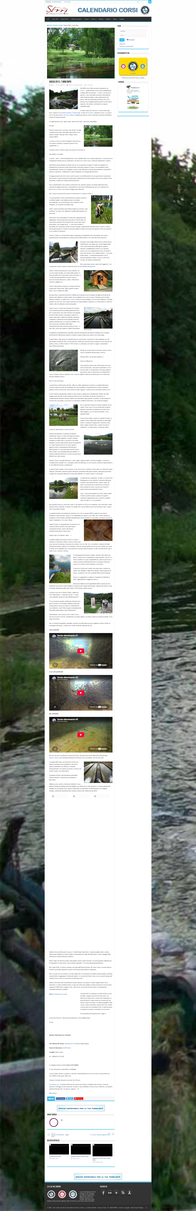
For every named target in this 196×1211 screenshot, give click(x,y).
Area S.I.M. (64, 19)
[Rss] (137, 2)
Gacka (82, 90)
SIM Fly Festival (76, 19)
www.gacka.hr (91, 266)
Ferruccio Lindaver (68, 115)
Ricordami (131, 40)
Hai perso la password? (126, 46)
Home (48, 19)
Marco (52, 85)
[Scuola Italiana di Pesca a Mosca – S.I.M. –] (57, 9)
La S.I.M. (55, 19)
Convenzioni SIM (55, 1156)
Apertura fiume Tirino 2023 (79, 1156)
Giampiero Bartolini (65, 113)
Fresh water (75, 85)
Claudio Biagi (76, 113)
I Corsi (86, 19)
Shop (114, 19)
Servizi (93, 19)
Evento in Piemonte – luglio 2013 (60, 1135)
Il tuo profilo (67, 2)
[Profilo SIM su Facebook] (103, 1193)
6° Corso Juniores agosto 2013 (100, 1134)
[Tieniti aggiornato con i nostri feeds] (123, 1193)
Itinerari (55, 25)
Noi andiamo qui (54, 1084)
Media (108, 19)
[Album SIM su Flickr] (110, 1193)
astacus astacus (54, 758)
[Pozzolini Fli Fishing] (133, 107)
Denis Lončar (71, 299)
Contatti (121, 19)
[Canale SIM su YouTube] (116, 1193)
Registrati (122, 44)
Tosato (91, 113)
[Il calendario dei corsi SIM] (113, 10)
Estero (61, 25)
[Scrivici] (129, 1193)
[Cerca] (149, 1)
